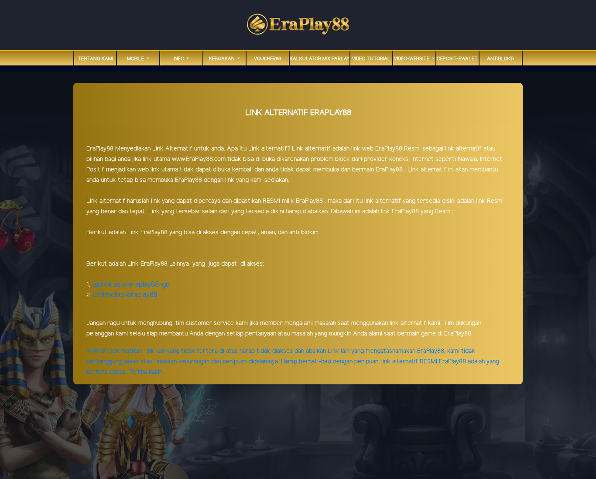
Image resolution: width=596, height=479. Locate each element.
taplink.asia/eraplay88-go (131, 285)
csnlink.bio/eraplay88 (125, 295)
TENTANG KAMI (95, 59)
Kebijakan (222, 59)
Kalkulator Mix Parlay (319, 59)
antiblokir (500, 59)
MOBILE (136, 59)
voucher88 (267, 59)
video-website (412, 59)
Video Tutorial (371, 59)
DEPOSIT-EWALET (457, 59)
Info (179, 59)
